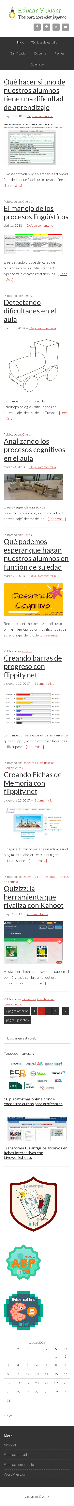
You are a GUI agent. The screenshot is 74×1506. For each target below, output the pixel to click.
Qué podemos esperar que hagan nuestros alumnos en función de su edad (36, 554)
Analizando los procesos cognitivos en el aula (34, 449)
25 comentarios (37, 914)
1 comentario (43, 800)
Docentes (29, 762)
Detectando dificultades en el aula (30, 310)
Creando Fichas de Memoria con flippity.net (33, 783)
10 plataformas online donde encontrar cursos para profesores (33, 1101)
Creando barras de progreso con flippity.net (33, 666)
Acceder (10, 1444)
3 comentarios (44, 683)
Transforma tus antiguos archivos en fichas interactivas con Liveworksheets (35, 1153)
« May (8, 1415)
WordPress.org (15, 1474)
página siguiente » (17, 1021)
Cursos (27, 201)
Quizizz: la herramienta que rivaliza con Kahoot (34, 897)
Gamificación (45, 762)
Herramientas (13, 768)
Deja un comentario (40, 116)
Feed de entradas (17, 1454)
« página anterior (17, 1012)
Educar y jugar (37, 15)
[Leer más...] (13, 185)
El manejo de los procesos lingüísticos (36, 212)
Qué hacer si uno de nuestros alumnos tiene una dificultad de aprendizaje (34, 94)
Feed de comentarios (20, 1464)
